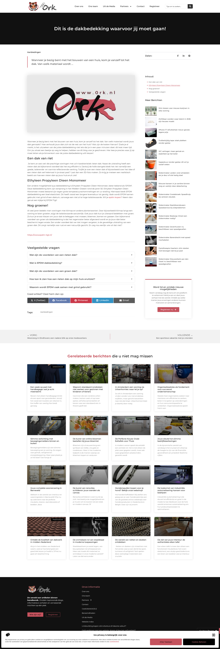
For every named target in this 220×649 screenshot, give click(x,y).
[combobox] (176, 6)
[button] (213, 635)
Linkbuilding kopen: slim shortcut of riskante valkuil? (104, 626)
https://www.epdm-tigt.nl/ (39, 235)
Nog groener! (154, 89)
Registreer (155, 6)
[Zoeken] (190, 6)
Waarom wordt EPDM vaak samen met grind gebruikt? (81, 287)
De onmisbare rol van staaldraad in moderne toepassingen (88, 541)
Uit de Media (109, 6)
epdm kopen (115, 197)
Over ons (79, 6)
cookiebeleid (114, 642)
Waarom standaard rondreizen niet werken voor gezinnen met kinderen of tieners (88, 389)
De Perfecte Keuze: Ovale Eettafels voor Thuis (127, 440)
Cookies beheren (199, 642)
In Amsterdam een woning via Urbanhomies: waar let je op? (129, 388)
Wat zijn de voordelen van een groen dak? (81, 271)
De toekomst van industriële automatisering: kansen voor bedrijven (171, 490)
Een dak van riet (155, 82)
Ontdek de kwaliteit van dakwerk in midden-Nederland (46, 541)
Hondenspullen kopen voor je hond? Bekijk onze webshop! (129, 489)
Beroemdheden (88, 613)
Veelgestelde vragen (157, 92)
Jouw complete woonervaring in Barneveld (46, 489)
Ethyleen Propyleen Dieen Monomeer (164, 85)
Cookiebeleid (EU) (89, 609)
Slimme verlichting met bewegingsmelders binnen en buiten (44, 441)
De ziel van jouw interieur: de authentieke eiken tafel (171, 541)
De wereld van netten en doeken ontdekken (130, 541)
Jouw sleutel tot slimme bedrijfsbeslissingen (169, 440)
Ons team (93, 6)
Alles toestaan (166, 642)
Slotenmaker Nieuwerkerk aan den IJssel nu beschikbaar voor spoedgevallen (173, 261)
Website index (88, 622)
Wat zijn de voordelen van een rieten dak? (81, 255)
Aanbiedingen (34, 52)
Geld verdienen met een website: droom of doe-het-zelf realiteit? (109, 630)
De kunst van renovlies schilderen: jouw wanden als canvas (86, 490)
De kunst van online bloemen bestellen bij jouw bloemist (87, 440)
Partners (124, 6)
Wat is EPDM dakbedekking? (81, 263)
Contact (141, 6)
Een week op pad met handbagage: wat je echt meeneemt (42, 389)
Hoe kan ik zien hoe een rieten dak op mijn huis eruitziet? (81, 279)
